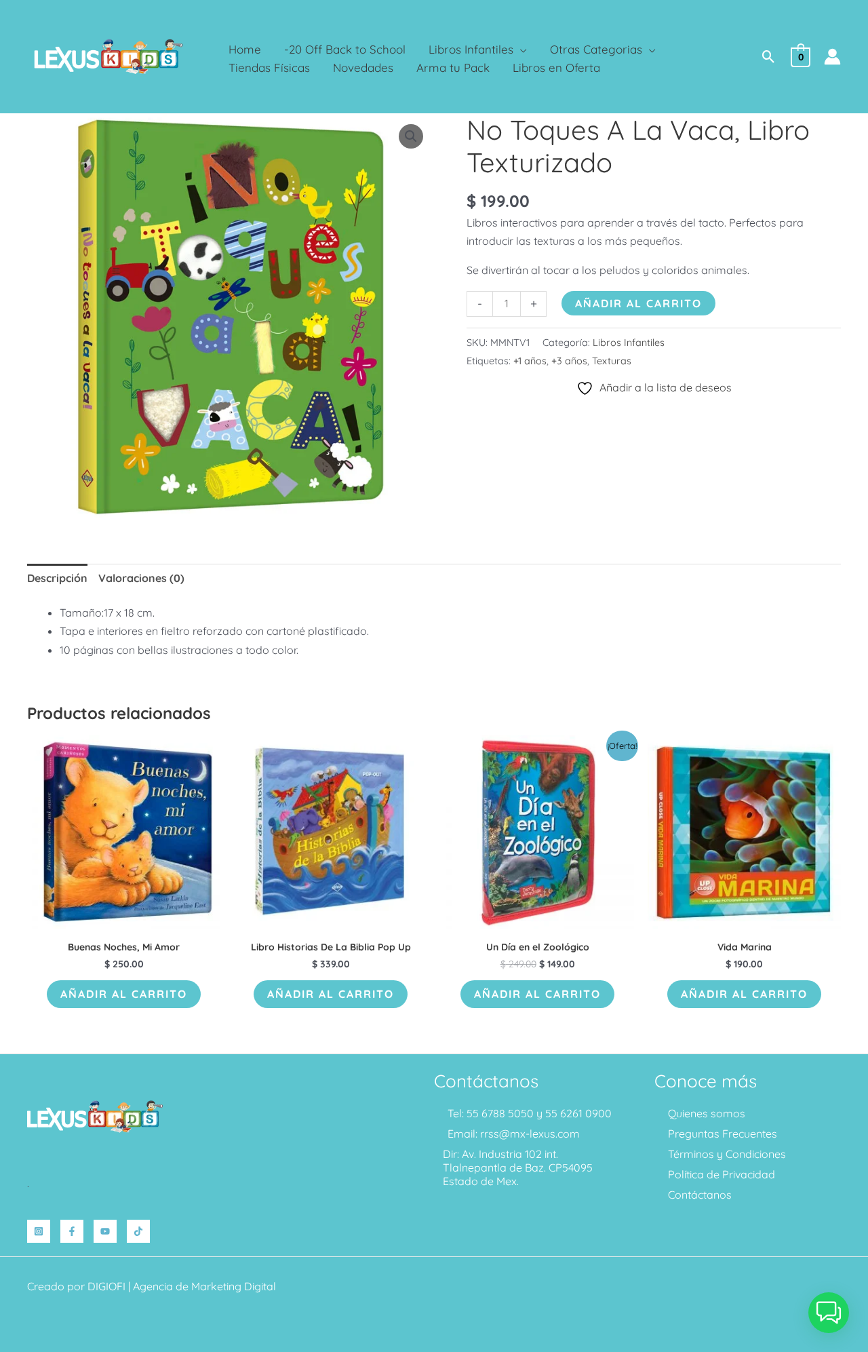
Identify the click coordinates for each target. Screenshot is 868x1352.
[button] (520, 49)
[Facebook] (71, 1231)
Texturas (611, 361)
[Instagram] (38, 1231)
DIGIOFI (106, 1286)
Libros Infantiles (629, 342)
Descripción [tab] (57, 578)
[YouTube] (105, 1231)
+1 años (530, 361)
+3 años (569, 361)
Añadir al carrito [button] (123, 994)
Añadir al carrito (638, 303)
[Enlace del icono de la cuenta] (832, 56)
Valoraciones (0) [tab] (141, 578)
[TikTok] (138, 1231)
